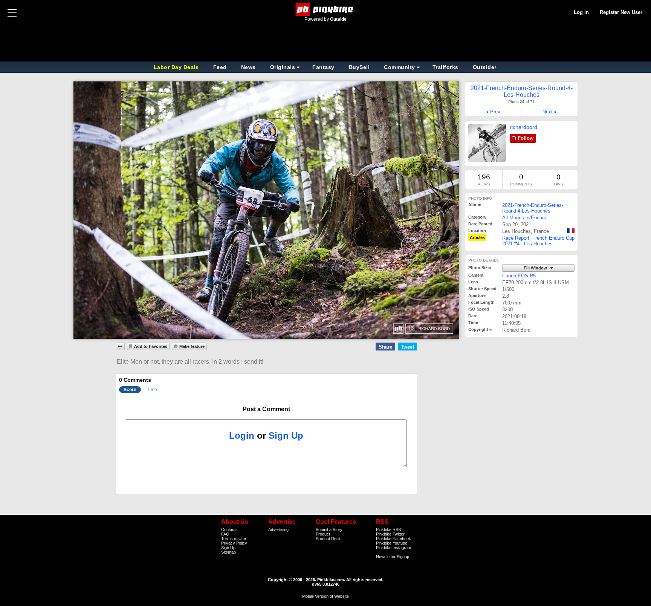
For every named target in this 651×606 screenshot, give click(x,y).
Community (399, 67)
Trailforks (445, 67)
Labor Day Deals (177, 67)
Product (323, 534)
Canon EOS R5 (519, 276)
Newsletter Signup (392, 556)
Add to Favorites (150, 346)
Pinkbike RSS (388, 529)
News (248, 67)
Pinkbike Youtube (391, 543)
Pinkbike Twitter (390, 534)
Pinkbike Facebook (393, 538)
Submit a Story (329, 529)
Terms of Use (233, 538)
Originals (282, 67)
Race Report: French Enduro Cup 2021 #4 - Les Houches (538, 240)
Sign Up (286, 435)
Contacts (229, 529)
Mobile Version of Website (325, 596)
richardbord (523, 127)
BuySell (359, 67)
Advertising (278, 529)
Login (241, 435)
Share (385, 347)
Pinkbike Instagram (393, 547)
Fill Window (536, 268)
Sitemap (228, 552)
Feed (220, 67)
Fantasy (323, 67)
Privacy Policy (234, 543)
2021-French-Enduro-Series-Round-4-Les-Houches (532, 208)
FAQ (225, 534)
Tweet (407, 347)
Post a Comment (266, 409)
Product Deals (329, 538)
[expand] (120, 346)
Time (152, 389)
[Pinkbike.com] (326, 9)
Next (547, 112)
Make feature (192, 346)
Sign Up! (229, 547)
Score (130, 389)
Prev (495, 112)
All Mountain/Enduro (524, 217)
